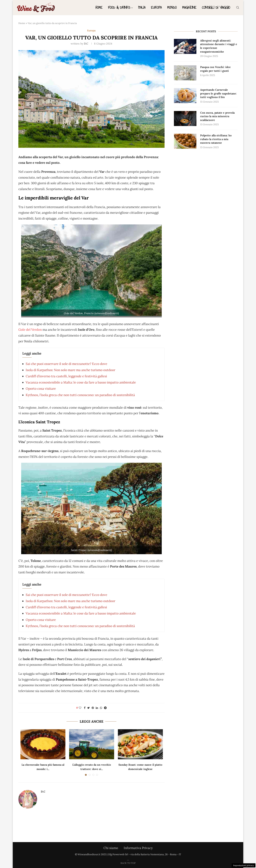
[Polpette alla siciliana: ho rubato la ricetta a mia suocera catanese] (185, 141)
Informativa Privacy (138, 848)
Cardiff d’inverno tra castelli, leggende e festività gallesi (66, 376)
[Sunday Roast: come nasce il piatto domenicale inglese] (140, 744)
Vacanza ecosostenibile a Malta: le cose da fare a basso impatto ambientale (81, 382)
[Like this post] (80, 707)
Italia (141, 7)
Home (99, 7)
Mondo (172, 7)
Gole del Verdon (30, 330)
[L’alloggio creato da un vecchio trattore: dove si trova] (91, 744)
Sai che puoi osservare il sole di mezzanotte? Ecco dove (66, 364)
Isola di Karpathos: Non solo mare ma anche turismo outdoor (70, 370)
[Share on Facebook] (84, 707)
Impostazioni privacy (243, 865)
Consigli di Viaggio (216, 7)
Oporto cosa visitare (41, 388)
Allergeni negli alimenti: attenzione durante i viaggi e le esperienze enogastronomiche (218, 46)
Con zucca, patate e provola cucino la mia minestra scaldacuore (217, 116)
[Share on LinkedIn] (97, 707)
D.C (86, 43)
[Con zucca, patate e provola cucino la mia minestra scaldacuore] (185, 118)
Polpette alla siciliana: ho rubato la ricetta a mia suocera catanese (216, 139)
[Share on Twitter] (88, 707)
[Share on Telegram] (105, 707)
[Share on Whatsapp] (101, 707)
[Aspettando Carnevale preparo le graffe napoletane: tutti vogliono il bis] (185, 95)
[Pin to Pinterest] (93, 707)
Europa (156, 7)
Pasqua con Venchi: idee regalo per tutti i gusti (215, 68)
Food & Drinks (119, 7)
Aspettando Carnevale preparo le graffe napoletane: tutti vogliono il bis (218, 93)
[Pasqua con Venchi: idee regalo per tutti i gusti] (185, 72)
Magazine (189, 7)
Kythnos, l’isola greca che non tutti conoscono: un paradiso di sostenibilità (80, 395)
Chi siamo (110, 848)
